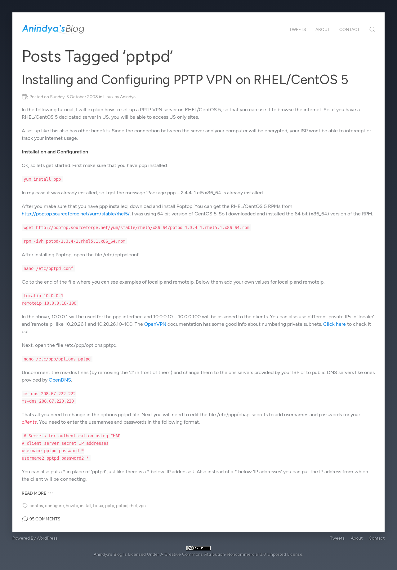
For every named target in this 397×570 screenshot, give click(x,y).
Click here (334, 324)
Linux (108, 96)
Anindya (128, 96)
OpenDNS (60, 380)
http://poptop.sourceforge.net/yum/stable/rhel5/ (76, 214)
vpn (142, 505)
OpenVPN (155, 324)
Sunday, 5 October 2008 (74, 96)
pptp (109, 505)
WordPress (47, 538)
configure (54, 505)
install (85, 505)
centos (36, 505)
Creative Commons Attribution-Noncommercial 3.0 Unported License (233, 554)
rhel (133, 505)
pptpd (121, 505)
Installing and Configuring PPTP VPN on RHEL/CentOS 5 (185, 79)
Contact (349, 29)
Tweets (297, 29)
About (322, 29)
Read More (34, 493)
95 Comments (44, 519)
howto (72, 505)
